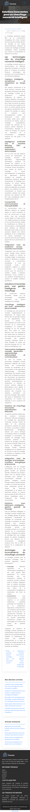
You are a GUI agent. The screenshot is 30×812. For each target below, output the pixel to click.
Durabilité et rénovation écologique (13, 28)
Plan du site (15, 811)
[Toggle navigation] (24, 3)
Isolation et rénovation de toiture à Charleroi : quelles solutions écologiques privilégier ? (15, 693)
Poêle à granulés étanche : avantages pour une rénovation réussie (10, 657)
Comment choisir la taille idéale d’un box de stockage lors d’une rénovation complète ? (14, 686)
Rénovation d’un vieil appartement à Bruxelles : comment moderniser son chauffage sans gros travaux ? (15, 699)
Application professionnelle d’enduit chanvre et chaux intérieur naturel (15, 728)
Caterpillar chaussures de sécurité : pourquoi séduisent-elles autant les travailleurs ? (15, 710)
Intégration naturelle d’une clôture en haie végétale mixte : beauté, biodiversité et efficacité (20, 659)
